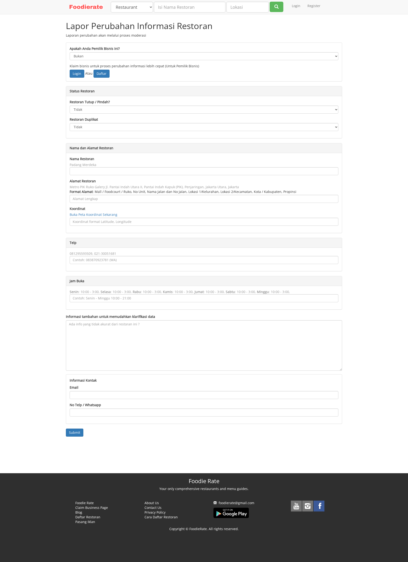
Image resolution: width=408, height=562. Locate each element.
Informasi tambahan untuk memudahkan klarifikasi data (110, 316)
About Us (151, 503)
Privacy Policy (155, 512)
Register (313, 6)
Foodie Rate (84, 503)
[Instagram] (307, 506)
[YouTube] (296, 506)
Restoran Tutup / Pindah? (90, 102)
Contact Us (153, 507)
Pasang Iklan (85, 521)
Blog (78, 512)
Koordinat (77, 208)
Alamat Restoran (83, 181)
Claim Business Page (91, 507)
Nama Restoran (82, 159)
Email (74, 387)
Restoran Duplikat (84, 119)
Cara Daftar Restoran (161, 517)
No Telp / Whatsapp (85, 405)
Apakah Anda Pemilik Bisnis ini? (95, 48)
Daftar (101, 73)
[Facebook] (319, 506)
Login (296, 6)
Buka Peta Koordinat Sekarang (93, 214)
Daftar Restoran (87, 517)
